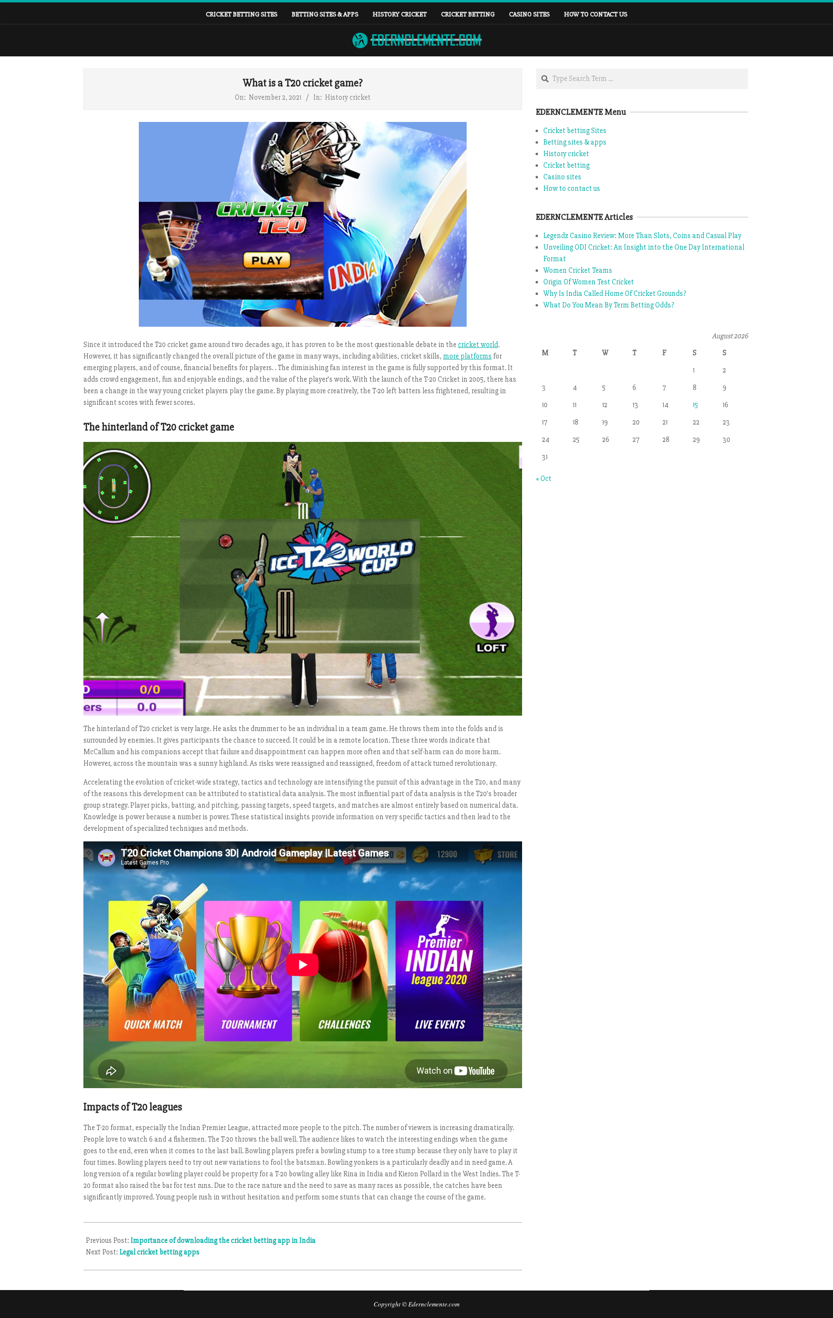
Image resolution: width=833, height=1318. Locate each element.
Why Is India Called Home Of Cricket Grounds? (614, 293)
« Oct (543, 478)
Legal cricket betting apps (160, 1252)
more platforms (467, 356)
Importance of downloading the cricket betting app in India (223, 1240)
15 (695, 404)
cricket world (478, 344)
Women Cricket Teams (577, 270)
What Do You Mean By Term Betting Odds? (608, 305)
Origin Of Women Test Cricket (588, 282)
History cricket (348, 97)
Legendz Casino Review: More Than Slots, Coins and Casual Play (642, 235)
